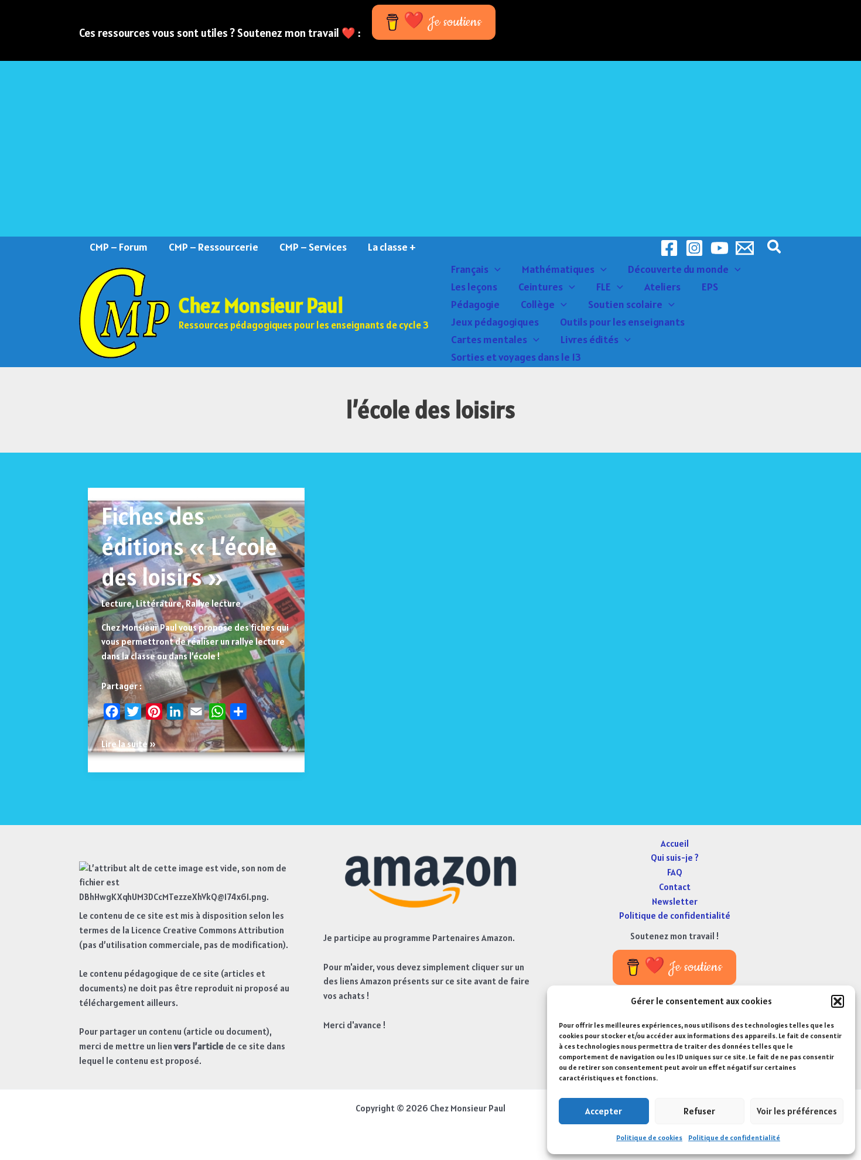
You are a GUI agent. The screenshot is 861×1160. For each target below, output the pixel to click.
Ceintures (540, 286)
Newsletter (675, 901)
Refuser (699, 1111)
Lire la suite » (128, 745)
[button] (837, 1001)
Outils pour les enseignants (622, 322)
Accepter (603, 1111)
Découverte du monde (678, 269)
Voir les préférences (797, 1111)
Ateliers (662, 286)
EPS (710, 286)
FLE (603, 286)
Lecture (116, 603)
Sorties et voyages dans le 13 (516, 357)
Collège (538, 304)
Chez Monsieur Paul (261, 305)
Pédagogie (475, 304)
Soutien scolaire (625, 304)
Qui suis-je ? (675, 857)
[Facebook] (669, 248)
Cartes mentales (489, 339)
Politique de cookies (649, 1137)
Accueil (675, 843)
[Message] (745, 248)
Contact (675, 886)
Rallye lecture (213, 603)
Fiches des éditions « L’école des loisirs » (189, 546)
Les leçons (474, 286)
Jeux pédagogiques (495, 322)
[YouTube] (719, 248)
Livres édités (590, 339)
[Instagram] (694, 248)
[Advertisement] (430, 149)
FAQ (674, 872)
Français (469, 269)
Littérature (159, 603)
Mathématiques (558, 269)
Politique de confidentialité (734, 1137)
